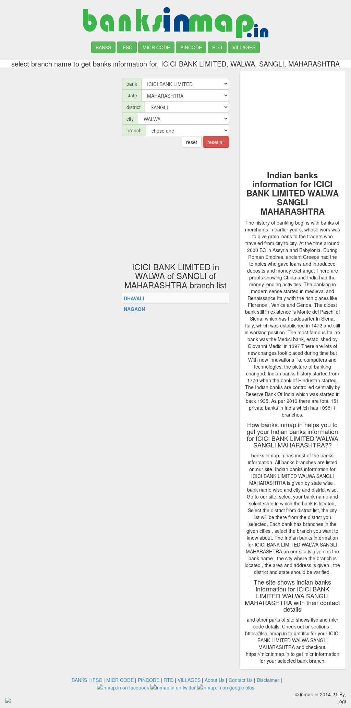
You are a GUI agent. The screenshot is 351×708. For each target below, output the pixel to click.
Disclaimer (268, 679)
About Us (215, 679)
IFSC (126, 47)
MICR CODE (156, 47)
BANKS (103, 47)
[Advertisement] (58, 114)
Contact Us (241, 679)
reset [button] (191, 142)
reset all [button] (216, 142)
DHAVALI (134, 298)
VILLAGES (243, 47)
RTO (217, 47)
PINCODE (191, 47)
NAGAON (134, 308)
